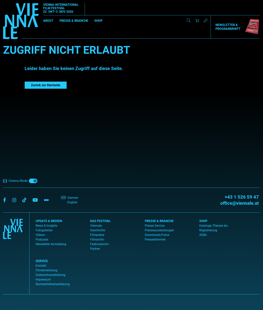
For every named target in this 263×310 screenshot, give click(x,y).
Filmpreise (97, 235)
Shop (98, 21)
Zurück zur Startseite (45, 85)
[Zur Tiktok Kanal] (24, 200)
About (48, 21)
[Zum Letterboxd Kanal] (46, 200)
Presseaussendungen (159, 230)
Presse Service (154, 225)
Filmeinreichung (46, 270)
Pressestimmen (155, 239)
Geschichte (97, 230)
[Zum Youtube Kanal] (35, 200)
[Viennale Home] (13, 252)
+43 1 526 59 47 (242, 197)
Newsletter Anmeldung (51, 244)
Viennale (96, 225)
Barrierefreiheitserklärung (53, 284)
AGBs (203, 235)
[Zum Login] (205, 20)
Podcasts (42, 239)
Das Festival (100, 221)
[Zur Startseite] (21, 21)
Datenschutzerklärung (50, 275)
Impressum (43, 279)
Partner (95, 249)
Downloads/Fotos (157, 235)
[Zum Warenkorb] (197, 20)
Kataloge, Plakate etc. (214, 225)
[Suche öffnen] (188, 20)
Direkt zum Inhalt (11, 2)
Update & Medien (49, 221)
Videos (40, 235)
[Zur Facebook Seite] (4, 200)
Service (42, 261)
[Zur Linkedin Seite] (14, 200)
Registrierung (208, 230)
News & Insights (46, 225)
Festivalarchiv (99, 244)
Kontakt (41, 265)
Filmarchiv (97, 239)
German (72, 198)
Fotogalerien (44, 230)
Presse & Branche (73, 21)
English (72, 202)
